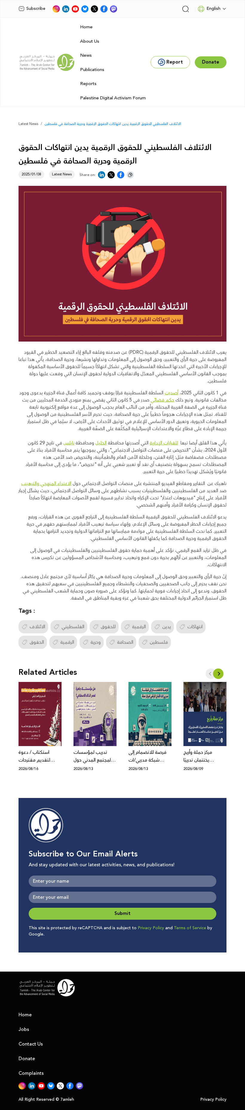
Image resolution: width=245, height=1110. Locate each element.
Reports (88, 83)
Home (86, 27)
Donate (27, 1058)
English (213, 8)
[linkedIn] (65, 9)
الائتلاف (37, 626)
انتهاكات (195, 626)
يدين (166, 626)
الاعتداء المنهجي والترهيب (46, 483)
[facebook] (104, 9)
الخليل (101, 443)
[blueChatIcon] (84, 9)
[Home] (47, 62)
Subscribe (35, 8)
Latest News (28, 124)
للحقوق (108, 626)
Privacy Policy (151, 928)
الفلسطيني (73, 626)
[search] (185, 9)
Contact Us (31, 1044)
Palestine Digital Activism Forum (113, 98)
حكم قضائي (162, 400)
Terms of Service (190, 928)
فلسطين (159, 642)
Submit (122, 913)
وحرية (96, 642)
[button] (218, 674)
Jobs (24, 1029)
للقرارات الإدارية (164, 443)
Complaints (31, 1073)
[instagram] (56, 9)
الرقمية (139, 626)
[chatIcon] (113, 9)
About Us (89, 41)
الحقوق (37, 642)
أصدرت (171, 392)
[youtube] (75, 9)
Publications (92, 69)
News (86, 55)
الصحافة (125, 642)
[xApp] (94, 9)
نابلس (68, 443)
